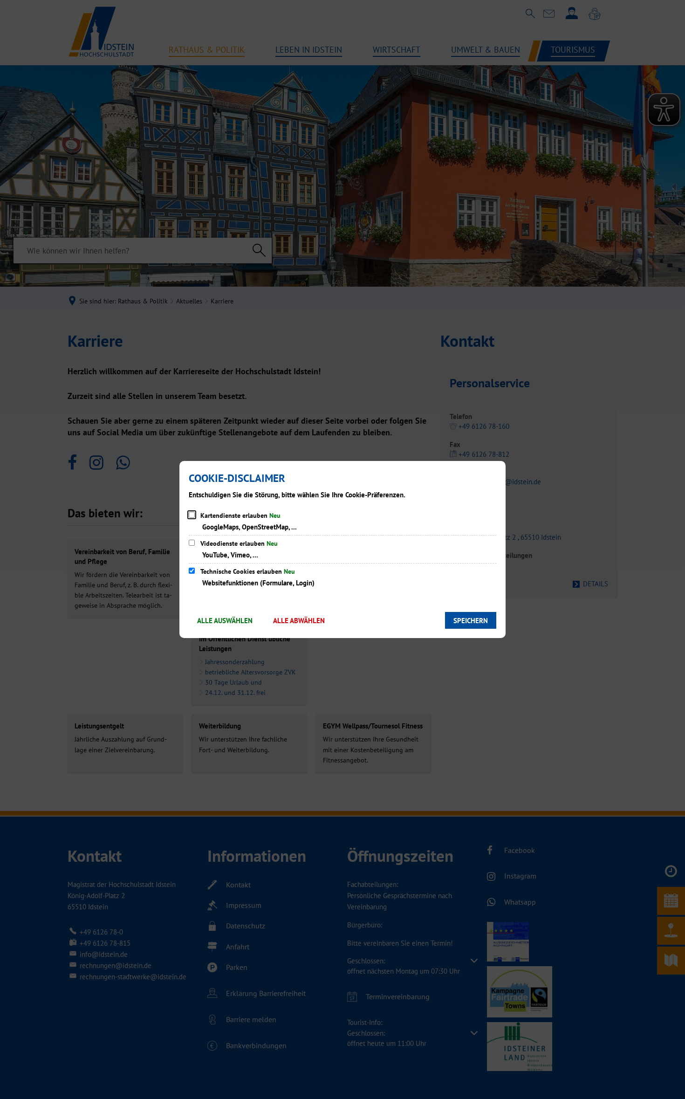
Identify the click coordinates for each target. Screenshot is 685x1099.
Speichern (470, 620)
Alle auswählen (225, 620)
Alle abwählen (299, 620)
